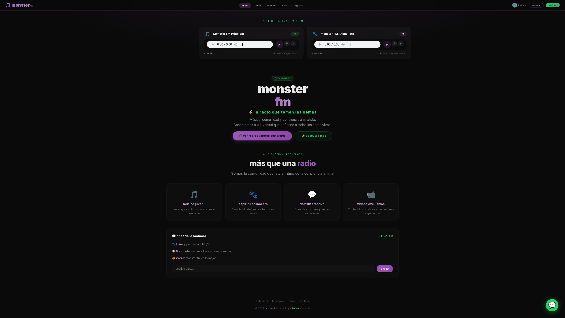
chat (285, 5)
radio (258, 5)
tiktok (291, 301)
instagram (261, 301)
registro (298, 5)
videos (271, 5)
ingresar (536, 5)
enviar (385, 268)
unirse (552, 5)
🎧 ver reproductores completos (262, 135)
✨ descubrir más (313, 135)
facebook (278, 301)
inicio (245, 5)
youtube (304, 301)
